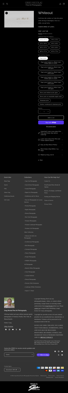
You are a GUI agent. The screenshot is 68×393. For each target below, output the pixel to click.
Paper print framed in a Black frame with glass (51, 68)
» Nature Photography (30, 253)
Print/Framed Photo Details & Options (52, 186)
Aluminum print (44, 100)
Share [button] (41, 160)
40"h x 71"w (43, 51)
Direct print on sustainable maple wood (51, 96)
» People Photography (30, 256)
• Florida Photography (30, 205)
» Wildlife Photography (30, 260)
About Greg (7, 192)
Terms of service (60, 375)
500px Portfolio (8, 326)
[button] (3, 4)
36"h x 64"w (54, 47)
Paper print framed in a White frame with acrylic (51, 83)
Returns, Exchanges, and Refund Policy (52, 191)
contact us (37, 308)
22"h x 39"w (43, 43)
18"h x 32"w (54, 39)
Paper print (43, 58)
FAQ (5, 188)
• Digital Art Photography (31, 192)
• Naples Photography (29, 209)
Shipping (40, 33)
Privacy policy (52, 375)
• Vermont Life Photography (31, 228)
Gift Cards (7, 200)
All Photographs (28, 264)
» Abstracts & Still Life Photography (30, 237)
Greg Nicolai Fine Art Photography (22, 375)
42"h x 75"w (54, 51)
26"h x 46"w (54, 43)
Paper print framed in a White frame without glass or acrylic (51, 78)
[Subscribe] (32, 355)
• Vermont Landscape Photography (33, 224)
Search (6, 185)
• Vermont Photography (30, 220)
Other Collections (28, 232)
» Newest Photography (30, 279)
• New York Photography (30, 217)
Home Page (7, 181)
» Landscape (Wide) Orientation (32, 287)
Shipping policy (49, 377)
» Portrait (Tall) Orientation (31, 283)
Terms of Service (48, 200)
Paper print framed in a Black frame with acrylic (51, 73)
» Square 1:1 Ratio (29, 290)
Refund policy (44, 375)
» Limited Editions (29, 275)
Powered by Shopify (34, 375)
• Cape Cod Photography (30, 181)
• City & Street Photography (31, 185)
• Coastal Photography (30, 188)
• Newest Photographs (30, 213)
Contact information (59, 377)
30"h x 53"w (43, 47)
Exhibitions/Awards (9, 196)
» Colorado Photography (30, 249)
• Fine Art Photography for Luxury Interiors (33, 201)
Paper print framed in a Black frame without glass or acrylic (51, 62)
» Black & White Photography (32, 268)
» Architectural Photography (31, 241)
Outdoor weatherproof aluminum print (50, 104)
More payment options (51, 126)
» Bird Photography (29, 245)
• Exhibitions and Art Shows (31, 196)
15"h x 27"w (43, 39)
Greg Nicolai (49, 306)
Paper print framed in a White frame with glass (51, 88)
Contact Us (47, 181)
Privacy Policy (48, 204)
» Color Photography (29, 272)
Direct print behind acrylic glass (49, 92)
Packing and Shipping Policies (52, 196)
